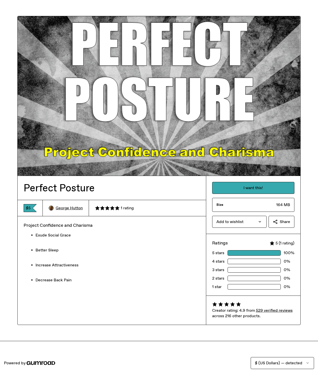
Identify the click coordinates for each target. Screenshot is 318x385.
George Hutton (69, 208)
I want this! (253, 187)
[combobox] (239, 222)
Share (285, 221)
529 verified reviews (274, 310)
